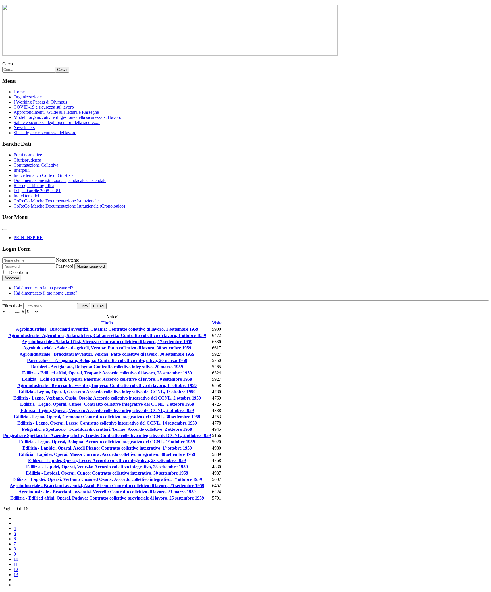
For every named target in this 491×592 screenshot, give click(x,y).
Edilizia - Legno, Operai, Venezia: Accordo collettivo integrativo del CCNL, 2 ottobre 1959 (107, 410)
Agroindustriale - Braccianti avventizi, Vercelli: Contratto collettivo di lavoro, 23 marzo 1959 (107, 491)
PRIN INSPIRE (28, 237)
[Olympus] (170, 54)
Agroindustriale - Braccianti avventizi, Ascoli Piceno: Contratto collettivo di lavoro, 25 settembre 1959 (107, 485)
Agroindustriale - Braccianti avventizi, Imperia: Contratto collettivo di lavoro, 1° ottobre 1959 (107, 385)
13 (16, 574)
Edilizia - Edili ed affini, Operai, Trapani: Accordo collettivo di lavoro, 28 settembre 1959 (107, 372)
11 (16, 564)
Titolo (107, 322)
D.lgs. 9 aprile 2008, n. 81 (37, 190)
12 (16, 569)
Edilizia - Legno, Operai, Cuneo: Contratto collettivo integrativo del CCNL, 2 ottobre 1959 (107, 404)
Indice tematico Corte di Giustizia (44, 175)
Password (64, 266)
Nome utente (67, 260)
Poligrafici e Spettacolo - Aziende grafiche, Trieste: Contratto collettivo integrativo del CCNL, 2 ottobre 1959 (107, 435)
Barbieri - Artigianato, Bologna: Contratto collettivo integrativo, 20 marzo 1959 (107, 366)
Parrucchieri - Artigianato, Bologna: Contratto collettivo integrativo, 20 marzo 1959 (107, 360)
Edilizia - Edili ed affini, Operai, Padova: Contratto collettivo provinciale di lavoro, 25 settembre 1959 (107, 498)
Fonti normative (28, 154)
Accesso (12, 278)
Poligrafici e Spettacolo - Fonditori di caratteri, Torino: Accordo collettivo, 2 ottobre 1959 (107, 429)
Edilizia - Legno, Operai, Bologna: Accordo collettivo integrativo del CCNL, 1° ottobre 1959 (107, 441)
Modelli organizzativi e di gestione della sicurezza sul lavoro (67, 117)
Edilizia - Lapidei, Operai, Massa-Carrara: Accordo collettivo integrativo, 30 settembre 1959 (107, 454)
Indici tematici (26, 195)
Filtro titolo (12, 305)
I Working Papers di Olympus (40, 102)
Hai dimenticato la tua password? (43, 287)
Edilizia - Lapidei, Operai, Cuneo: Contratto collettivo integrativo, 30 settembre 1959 (107, 473)
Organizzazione (28, 96)
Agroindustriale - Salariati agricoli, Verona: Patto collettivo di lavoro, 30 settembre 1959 (107, 347)
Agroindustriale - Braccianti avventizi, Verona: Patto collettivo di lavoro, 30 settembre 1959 (107, 354)
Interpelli (22, 170)
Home (19, 91)
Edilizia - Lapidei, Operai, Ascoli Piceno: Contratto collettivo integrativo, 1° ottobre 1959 (107, 448)
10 (16, 559)
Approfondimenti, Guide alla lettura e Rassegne (56, 112)
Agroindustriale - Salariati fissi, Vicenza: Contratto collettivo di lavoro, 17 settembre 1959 (107, 341)
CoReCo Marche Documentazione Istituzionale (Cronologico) (69, 206)
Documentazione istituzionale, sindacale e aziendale (60, 180)
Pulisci (98, 306)
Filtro (83, 306)
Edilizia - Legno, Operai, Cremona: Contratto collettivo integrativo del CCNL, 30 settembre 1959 (107, 416)
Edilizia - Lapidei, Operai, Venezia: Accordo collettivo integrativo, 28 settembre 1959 (107, 466)
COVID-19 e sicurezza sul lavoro (44, 107)
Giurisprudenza (27, 160)
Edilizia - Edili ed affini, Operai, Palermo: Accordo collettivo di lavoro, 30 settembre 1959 (107, 379)
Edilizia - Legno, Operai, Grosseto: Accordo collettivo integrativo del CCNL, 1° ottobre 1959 (107, 391)
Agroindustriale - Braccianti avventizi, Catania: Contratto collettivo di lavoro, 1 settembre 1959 (107, 329)
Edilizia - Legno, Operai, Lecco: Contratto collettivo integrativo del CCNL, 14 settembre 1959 (107, 423)
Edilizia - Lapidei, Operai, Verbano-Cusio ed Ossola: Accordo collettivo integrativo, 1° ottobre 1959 (107, 479)
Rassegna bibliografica (34, 185)
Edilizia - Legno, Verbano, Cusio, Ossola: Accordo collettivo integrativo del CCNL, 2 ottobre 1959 (107, 398)
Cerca (7, 63)
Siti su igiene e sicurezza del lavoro (45, 132)
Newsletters (24, 127)
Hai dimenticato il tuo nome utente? (45, 293)
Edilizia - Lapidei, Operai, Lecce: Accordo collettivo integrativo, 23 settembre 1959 (107, 460)
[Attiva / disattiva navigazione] (4, 229)
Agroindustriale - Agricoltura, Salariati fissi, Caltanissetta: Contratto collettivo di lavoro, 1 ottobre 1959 (107, 335)
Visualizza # (13, 311)
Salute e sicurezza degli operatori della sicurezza (57, 122)
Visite (217, 322)
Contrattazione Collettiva (36, 165)
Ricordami (18, 272)
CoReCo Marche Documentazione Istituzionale (56, 200)
